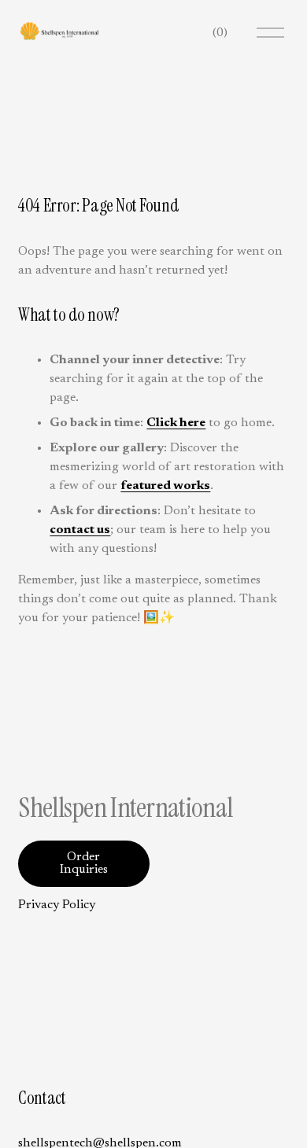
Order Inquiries (84, 863)
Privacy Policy (56, 905)
